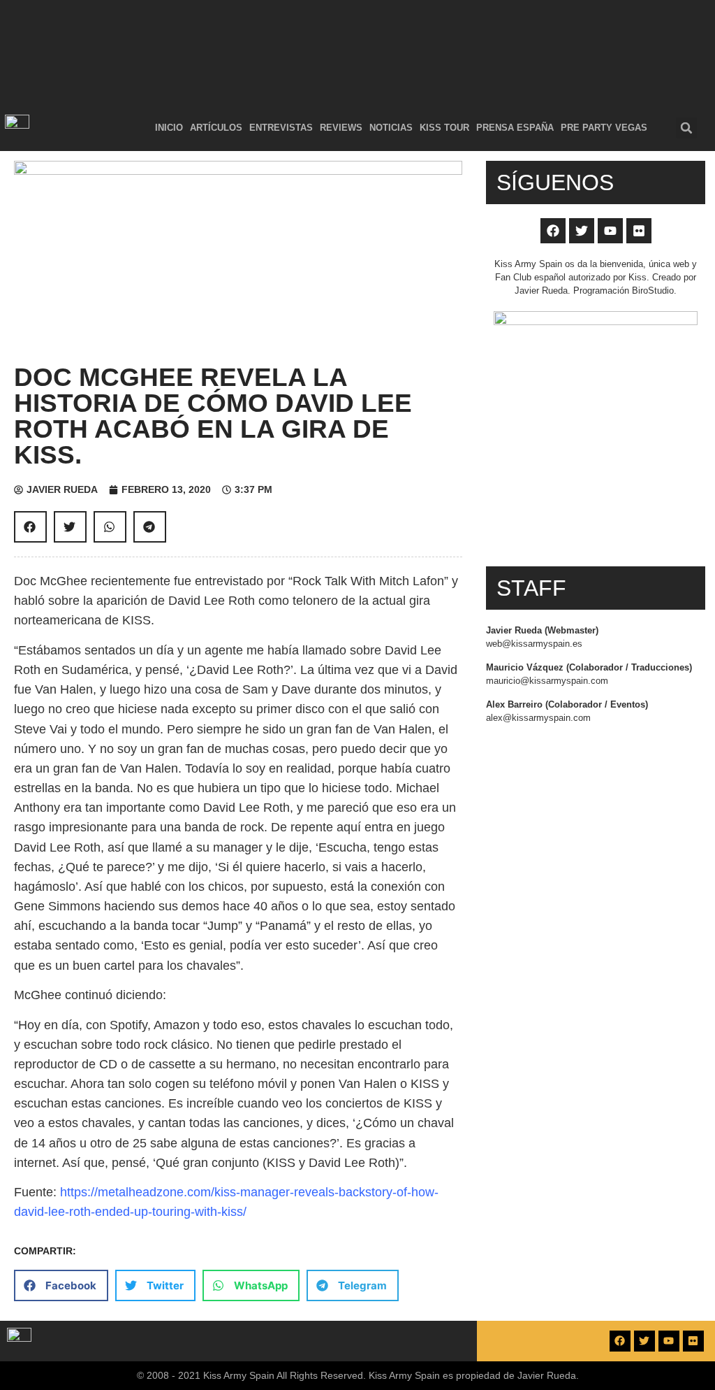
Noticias (391, 127)
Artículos (216, 127)
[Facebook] (553, 230)
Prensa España (515, 127)
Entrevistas (281, 127)
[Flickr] (638, 230)
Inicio (169, 127)
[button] (686, 127)
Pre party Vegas (604, 127)
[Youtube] (610, 230)
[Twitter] (581, 230)
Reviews (341, 127)
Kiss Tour (444, 127)
